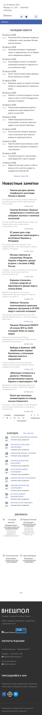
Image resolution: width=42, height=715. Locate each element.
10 (14, 418)
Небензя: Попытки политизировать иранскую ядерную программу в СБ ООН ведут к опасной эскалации (23, 307)
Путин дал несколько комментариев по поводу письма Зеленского (22, 398)
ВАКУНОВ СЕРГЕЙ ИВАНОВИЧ (21, 503)
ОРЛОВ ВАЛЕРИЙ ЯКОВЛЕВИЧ (29, 561)
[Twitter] (21, 16)
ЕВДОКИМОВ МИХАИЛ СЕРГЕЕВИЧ (23, 453)
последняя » (22, 421)
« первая (7, 415)
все (21, 593)
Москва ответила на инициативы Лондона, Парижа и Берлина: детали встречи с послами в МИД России (21, 261)
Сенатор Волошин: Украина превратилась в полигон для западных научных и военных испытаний (23, 214)
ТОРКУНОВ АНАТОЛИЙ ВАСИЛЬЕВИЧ (24, 437)
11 (19, 418)
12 (23, 418)
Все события (28, 433)
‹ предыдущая (19, 415)
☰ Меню (4, 22)
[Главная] (8, 15)
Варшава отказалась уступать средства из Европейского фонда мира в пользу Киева (22, 284)
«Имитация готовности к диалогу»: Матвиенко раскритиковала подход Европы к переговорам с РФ (22, 377)
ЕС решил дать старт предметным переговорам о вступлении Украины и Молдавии (23, 236)
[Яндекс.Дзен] (26, 16)
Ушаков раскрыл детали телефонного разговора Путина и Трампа (21, 193)
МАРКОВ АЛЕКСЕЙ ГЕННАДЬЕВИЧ (29, 525)
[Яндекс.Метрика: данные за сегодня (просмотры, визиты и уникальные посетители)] (8, 632)
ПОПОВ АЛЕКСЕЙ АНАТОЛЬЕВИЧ (12, 561)
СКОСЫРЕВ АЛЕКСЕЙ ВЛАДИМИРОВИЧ (12, 528)
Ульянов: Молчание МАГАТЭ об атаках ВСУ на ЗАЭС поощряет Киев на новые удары (23, 329)
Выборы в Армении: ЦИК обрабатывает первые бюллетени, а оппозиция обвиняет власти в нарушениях (22, 353)
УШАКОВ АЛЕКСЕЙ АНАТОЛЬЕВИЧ (23, 478)
